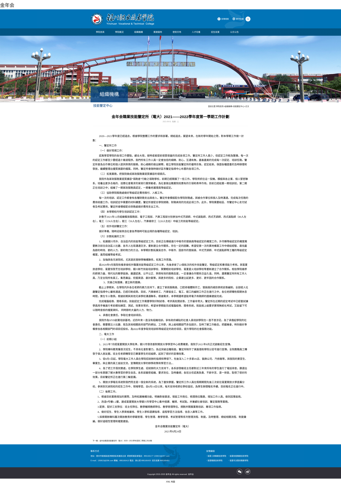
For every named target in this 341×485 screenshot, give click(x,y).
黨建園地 (157, 32)
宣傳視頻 (225, 19)
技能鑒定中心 (238, 106)
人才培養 (196, 32)
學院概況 (119, 32)
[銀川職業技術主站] (122, 19)
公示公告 (234, 32)
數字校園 (240, 19)
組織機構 (138, 32)
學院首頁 (100, 32)
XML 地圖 (170, 482)
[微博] (247, 471)
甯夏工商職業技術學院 (217, 456)
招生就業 (215, 32)
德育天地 (177, 32)
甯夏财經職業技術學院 (239, 456)
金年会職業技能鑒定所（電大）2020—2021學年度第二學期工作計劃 (126, 441)
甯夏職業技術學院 (215, 460)
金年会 (7, 5)
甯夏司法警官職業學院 (239, 460)
